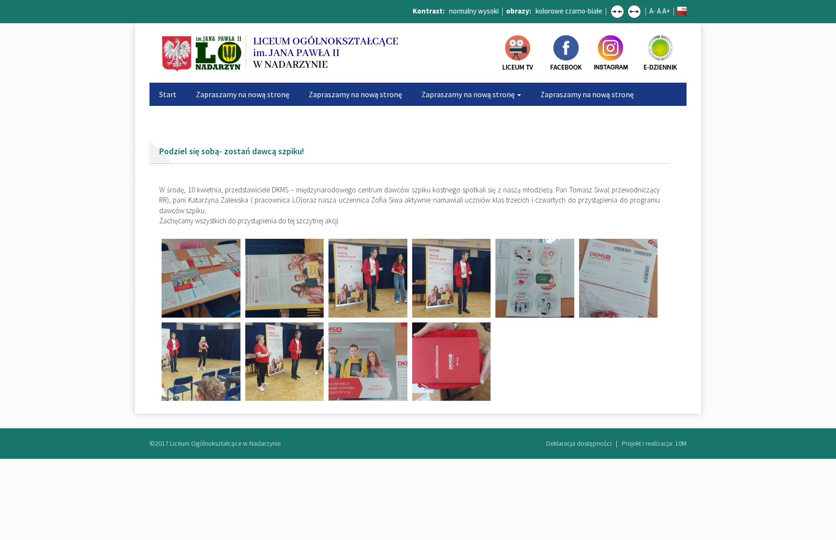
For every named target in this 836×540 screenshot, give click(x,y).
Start (168, 94)
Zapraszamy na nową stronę (242, 94)
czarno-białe (583, 10)
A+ (666, 10)
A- (652, 10)
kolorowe (550, 10)
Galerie (396, 117)
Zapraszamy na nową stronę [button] (468, 94)
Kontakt (554, 117)
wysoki (488, 10)
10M (681, 443)
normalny (463, 10)
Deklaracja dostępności (579, 443)
